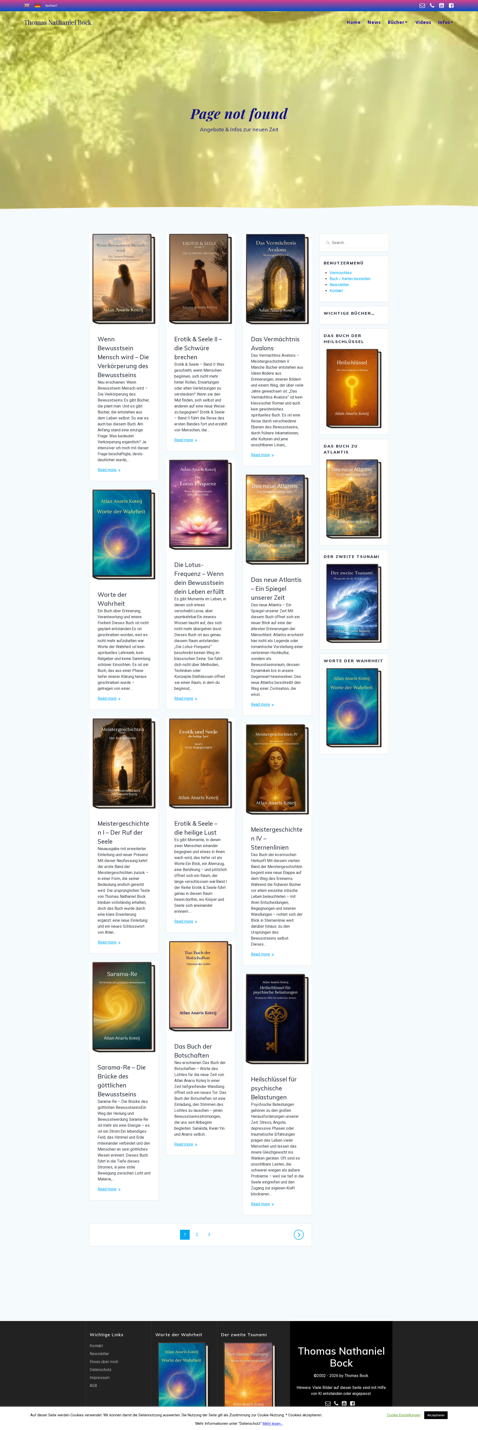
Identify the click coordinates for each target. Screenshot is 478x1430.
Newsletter (339, 284)
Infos (444, 22)
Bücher (396, 22)
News (374, 22)
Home (354, 22)
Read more (107, 469)
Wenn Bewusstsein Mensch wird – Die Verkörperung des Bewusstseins (123, 357)
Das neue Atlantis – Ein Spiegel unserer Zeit (276, 588)
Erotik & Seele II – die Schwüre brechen (198, 348)
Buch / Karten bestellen (350, 278)
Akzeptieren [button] (436, 1415)
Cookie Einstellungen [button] (403, 1415)
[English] (27, 6)
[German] (38, 6)
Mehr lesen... (273, 1423)
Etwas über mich (104, 1361)
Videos (423, 22)
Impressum (100, 1377)
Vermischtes (341, 272)
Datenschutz (101, 1369)
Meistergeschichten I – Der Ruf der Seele (123, 832)
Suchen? (51, 5)
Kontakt (336, 290)
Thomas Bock (57, 22)
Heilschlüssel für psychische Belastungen (274, 1088)
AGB (93, 1385)
